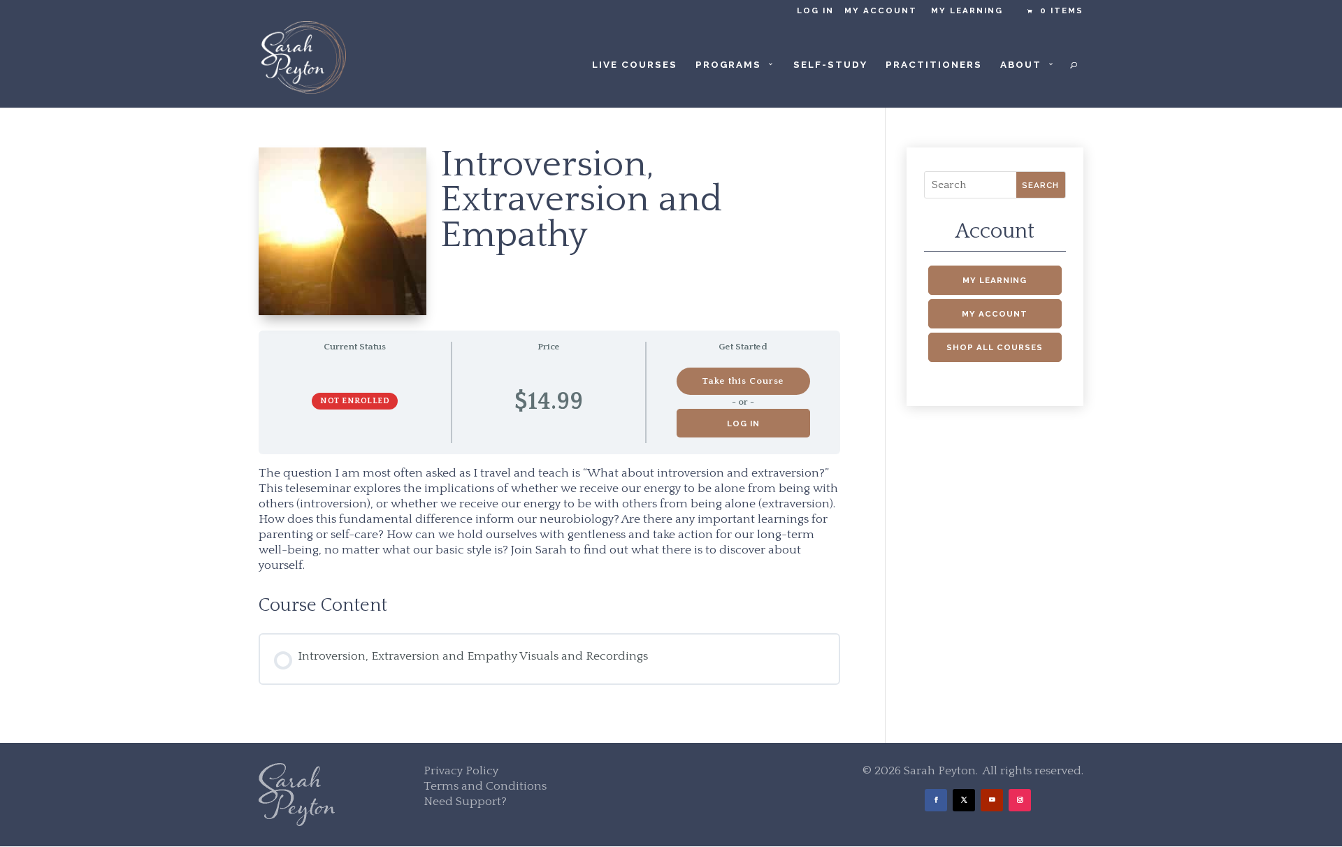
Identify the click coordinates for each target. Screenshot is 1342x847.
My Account (880, 10)
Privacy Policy (461, 771)
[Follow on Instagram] (1020, 800)
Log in (815, 10)
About (1020, 64)
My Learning (967, 10)
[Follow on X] (964, 800)
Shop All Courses (994, 347)
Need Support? (465, 802)
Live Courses (634, 64)
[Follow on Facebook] (936, 800)
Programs (728, 64)
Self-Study (830, 64)
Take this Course (743, 381)
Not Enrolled (354, 400)
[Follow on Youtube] (992, 800)
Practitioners (934, 64)
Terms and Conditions (485, 786)
